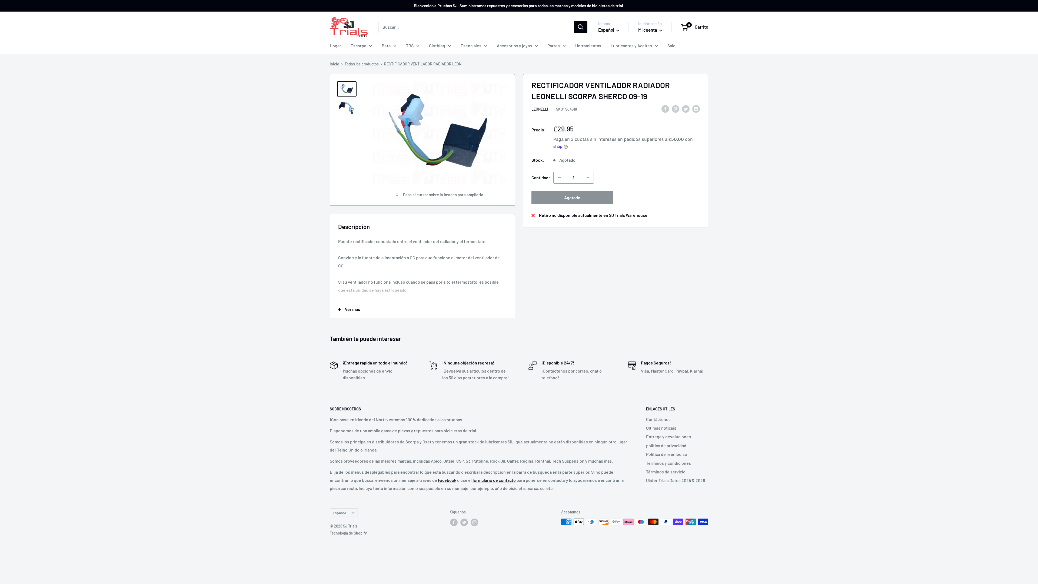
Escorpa (358, 45)
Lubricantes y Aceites (631, 45)
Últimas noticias (661, 427)
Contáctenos (658, 419)
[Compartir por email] (696, 108)
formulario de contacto (494, 480)
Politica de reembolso (666, 454)
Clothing (437, 45)
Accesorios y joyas (514, 45)
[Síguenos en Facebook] (454, 522)
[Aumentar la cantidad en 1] (588, 177)
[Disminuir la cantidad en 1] (559, 177)
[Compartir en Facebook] (665, 108)
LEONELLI (539, 109)
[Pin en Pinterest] (675, 108)
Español (339, 512)
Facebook (447, 480)
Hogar (335, 45)
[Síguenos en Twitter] (464, 522)
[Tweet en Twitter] (686, 108)
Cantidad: (540, 177)
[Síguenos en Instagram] (474, 522)
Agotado (572, 197)
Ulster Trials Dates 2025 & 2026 (675, 480)
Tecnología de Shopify (348, 533)
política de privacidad (666, 445)
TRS (410, 45)
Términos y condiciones (668, 463)
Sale (671, 45)
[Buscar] (580, 27)
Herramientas (588, 45)
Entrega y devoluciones (668, 436)
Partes (553, 45)
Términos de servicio (666, 471)
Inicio (334, 64)
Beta (386, 45)
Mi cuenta (648, 29)
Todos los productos (362, 64)
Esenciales (471, 45)
